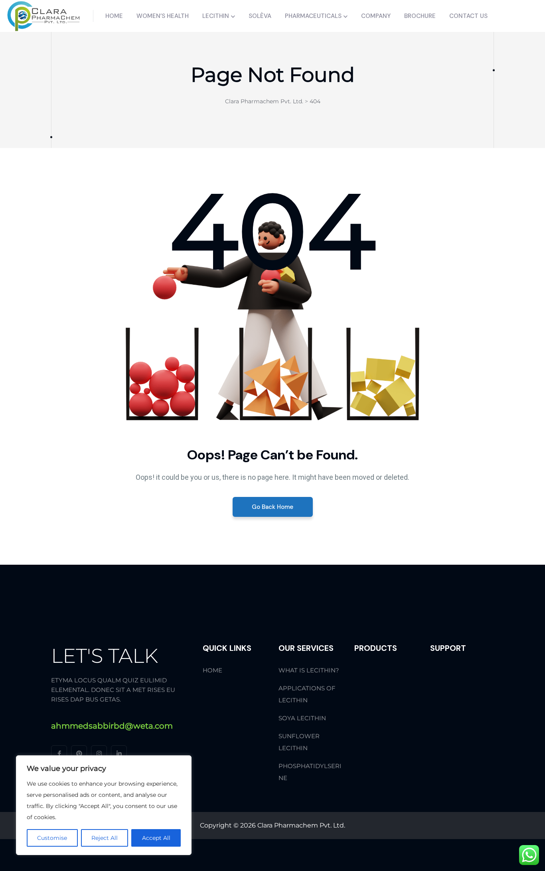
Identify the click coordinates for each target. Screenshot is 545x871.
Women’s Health (162, 16)
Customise (52, 837)
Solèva (260, 16)
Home (114, 16)
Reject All (104, 837)
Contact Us (468, 16)
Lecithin (215, 16)
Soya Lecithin (302, 718)
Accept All (156, 837)
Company (376, 16)
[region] (104, 805)
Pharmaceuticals (313, 16)
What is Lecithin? (308, 670)
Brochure (420, 16)
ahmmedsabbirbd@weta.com (112, 726)
